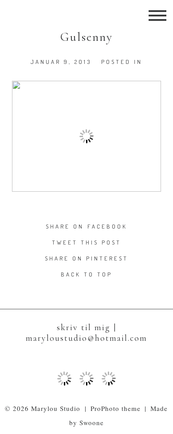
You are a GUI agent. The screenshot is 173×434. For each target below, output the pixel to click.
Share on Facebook (86, 226)
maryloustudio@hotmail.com (86, 338)
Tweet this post (86, 242)
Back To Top (86, 274)
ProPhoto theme (115, 408)
